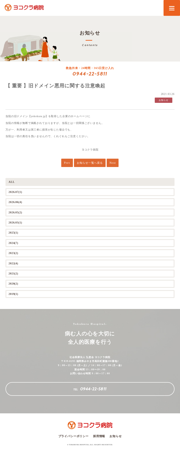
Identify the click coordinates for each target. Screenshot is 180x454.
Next (113, 162)
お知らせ (116, 436)
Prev (67, 162)
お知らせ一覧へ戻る (90, 162)
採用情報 (99, 436)
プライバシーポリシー (73, 436)
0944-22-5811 (90, 74)
